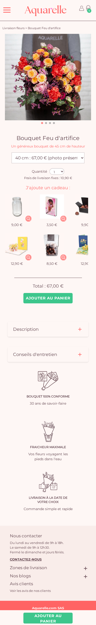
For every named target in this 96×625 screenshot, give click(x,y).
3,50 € (52, 225)
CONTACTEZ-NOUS (26, 559)
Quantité (39, 171)
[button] (42, 123)
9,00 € (16, 225)
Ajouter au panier (48, 298)
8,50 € (52, 263)
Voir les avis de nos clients (30, 591)
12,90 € (17, 263)
